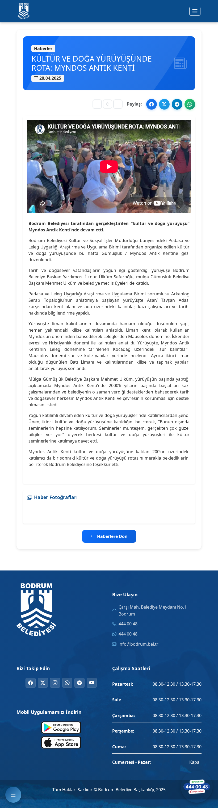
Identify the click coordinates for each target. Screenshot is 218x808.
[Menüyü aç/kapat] (194, 11)
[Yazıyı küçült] (97, 104)
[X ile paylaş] (164, 104)
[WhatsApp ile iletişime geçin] (197, 787)
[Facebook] (31, 683)
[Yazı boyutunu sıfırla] (107, 104)
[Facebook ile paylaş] (151, 104)
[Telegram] (79, 683)
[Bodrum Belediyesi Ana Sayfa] (24, 11)
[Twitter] (43, 683)
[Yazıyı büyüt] (118, 104)
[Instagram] (55, 683)
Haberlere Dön (112, 536)
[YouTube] (92, 683)
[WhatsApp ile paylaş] (190, 104)
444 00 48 (128, 624)
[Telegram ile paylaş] (177, 104)
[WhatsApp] (67, 683)
